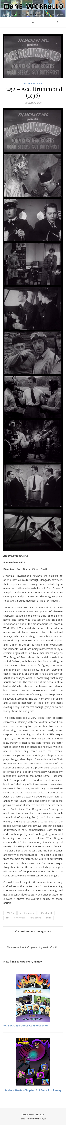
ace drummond (27, 913)
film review (19, 917)
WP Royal (41, 1118)
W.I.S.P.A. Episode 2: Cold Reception (25, 1025)
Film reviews (33, 83)
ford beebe (35, 917)
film (7, 917)
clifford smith (46, 913)
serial (48, 917)
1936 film (10, 913)
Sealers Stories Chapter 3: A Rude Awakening (33, 1090)
